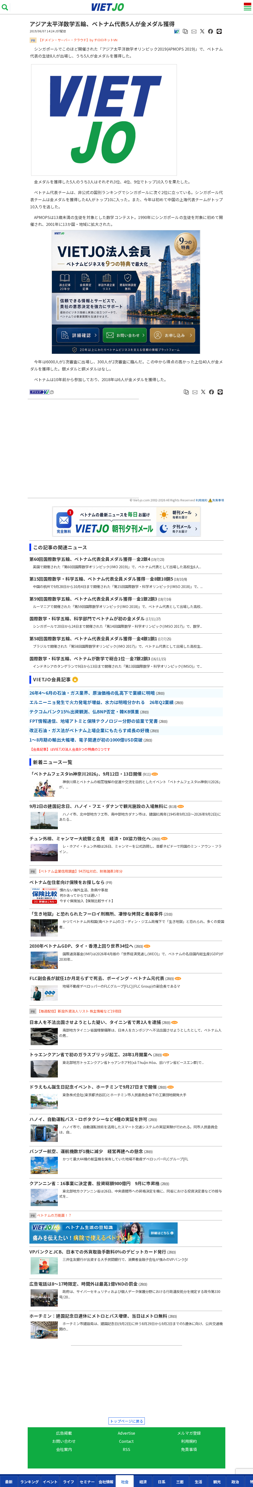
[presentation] (9, 1481)
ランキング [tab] (29, 1481)
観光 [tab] (217, 1481)
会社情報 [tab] (106, 1481)
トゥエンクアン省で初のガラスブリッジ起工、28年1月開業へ (90, 1054)
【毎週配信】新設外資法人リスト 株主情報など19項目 (79, 1011)
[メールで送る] (194, 30)
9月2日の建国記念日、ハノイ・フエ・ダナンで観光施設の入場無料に (98, 806)
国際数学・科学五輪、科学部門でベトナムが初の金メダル (87, 618)
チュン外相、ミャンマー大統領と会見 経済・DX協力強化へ (90, 838)
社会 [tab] (124, 1481)
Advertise (126, 1433)
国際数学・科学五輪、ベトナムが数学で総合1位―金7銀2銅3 (89, 658)
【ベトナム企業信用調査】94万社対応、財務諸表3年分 (80, 871)
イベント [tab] (50, 1481)
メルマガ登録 (189, 1433)
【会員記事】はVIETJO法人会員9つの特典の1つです (69, 749)
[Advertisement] (84, 449)
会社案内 (64, 1449)
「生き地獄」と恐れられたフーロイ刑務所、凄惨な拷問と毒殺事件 (96, 914)
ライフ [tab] (68, 1481)
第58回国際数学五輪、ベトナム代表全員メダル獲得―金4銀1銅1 (93, 638)
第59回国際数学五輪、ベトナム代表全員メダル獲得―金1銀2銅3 (93, 599)
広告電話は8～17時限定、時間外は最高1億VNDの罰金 (83, 1284)
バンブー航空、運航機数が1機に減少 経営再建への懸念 (86, 1151)
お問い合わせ (64, 1441)
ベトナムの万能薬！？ (54, 1215)
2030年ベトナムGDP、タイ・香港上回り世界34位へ (81, 946)
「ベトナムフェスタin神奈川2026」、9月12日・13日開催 (85, 774)
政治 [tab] (235, 1481)
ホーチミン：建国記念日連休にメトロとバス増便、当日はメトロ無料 (98, 1316)
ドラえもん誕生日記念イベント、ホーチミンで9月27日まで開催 (93, 1087)
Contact (126, 1441)
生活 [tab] (198, 1481)
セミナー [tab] (87, 1481)
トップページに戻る (126, 1421)
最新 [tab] (9, 1481)
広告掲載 (64, 1433)
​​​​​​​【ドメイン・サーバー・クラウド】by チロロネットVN (77, 40)
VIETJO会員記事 (52, 679)
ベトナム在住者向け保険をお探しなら (67, 882)
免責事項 (218, 500)
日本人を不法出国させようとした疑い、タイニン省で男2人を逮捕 (95, 1022)
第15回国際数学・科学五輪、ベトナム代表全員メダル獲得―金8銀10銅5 (101, 579)
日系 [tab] (161, 1481)
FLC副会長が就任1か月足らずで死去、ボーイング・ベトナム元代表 (96, 978)
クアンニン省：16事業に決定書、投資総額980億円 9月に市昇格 (94, 1183)
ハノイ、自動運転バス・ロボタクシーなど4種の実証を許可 (88, 1119)
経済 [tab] (143, 1481)
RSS (126, 1449)
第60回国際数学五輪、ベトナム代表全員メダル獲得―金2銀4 (89, 559)
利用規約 (202, 500)
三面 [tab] (180, 1481)
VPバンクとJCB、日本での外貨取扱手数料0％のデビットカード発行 (97, 1252)
